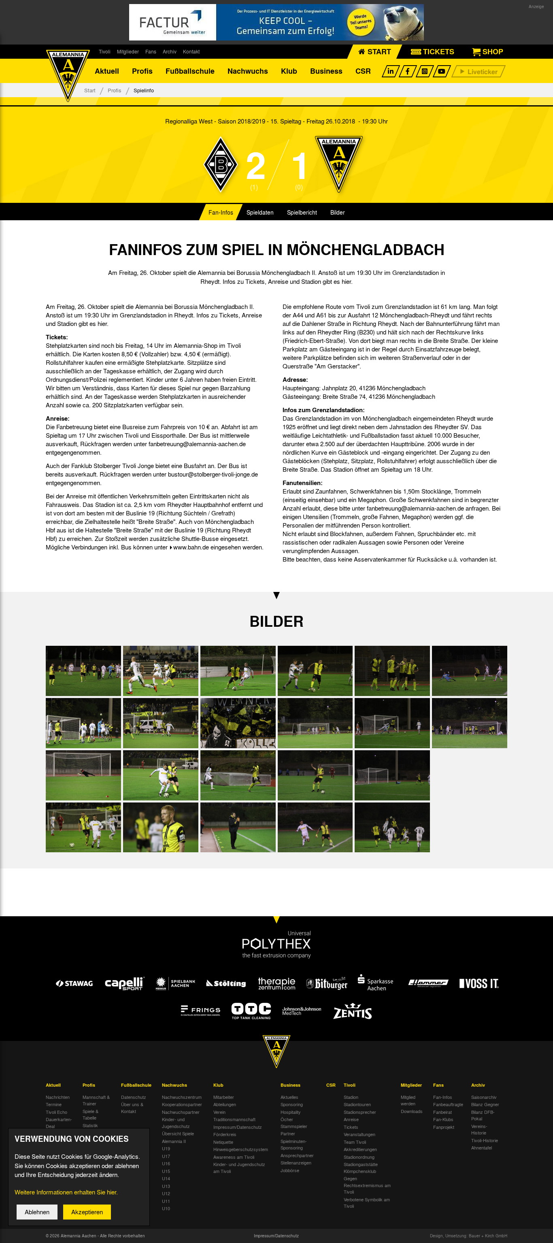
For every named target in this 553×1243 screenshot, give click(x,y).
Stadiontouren (357, 1104)
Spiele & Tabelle (90, 1114)
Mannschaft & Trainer (96, 1100)
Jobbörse (290, 1170)
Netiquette (223, 1142)
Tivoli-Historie (484, 1140)
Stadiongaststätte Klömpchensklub (361, 1167)
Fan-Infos (220, 212)
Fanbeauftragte (448, 1104)
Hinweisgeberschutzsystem (240, 1149)
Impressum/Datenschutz (237, 1127)
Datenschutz (133, 1097)
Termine (54, 1104)
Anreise (351, 1119)
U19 (166, 1148)
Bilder (337, 212)
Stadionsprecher (360, 1112)
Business (326, 71)
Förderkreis (224, 1134)
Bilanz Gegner (485, 1104)
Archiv (170, 51)
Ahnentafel (481, 1147)
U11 (166, 1201)
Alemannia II (174, 1141)
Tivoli (105, 51)
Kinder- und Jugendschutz (176, 1122)
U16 (166, 1163)
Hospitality (291, 1112)
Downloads (412, 1111)
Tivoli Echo (56, 1112)
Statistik (90, 1125)
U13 (166, 1186)
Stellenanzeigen (296, 1162)
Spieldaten (260, 212)
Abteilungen (224, 1104)
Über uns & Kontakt (132, 1107)
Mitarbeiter (223, 1097)
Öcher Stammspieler (294, 1122)
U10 (166, 1208)
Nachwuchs (248, 71)
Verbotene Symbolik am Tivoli (367, 1202)
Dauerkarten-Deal (59, 1122)
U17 (166, 1156)
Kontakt (191, 51)
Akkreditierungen (360, 1149)
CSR (363, 71)
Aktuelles (289, 1097)
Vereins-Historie (479, 1129)
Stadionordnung (359, 1157)
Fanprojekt (443, 1127)
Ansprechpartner (297, 1155)
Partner (288, 1133)
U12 (166, 1193)
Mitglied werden (408, 1100)
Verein (219, 1112)
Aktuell (107, 71)
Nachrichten (58, 1097)
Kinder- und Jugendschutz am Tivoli (239, 1167)
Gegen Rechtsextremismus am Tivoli (367, 1185)
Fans (150, 51)
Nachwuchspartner (181, 1112)
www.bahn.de (191, 547)
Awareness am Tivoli (233, 1157)
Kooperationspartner (182, 1104)
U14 (166, 1178)
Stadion (351, 1097)
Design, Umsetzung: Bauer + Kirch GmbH (468, 1236)
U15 (166, 1171)
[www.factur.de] (276, 22)
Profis (142, 71)
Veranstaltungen (359, 1134)
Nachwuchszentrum (182, 1097)
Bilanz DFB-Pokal (483, 1115)
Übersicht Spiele (178, 1133)
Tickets (351, 1127)
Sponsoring (292, 1104)
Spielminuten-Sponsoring (294, 1144)
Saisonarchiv (484, 1097)
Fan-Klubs (443, 1119)
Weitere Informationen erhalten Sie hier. (66, 1192)
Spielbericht (302, 212)
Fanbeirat (442, 1112)
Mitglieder (128, 51)
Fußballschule (190, 71)
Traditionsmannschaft (234, 1119)
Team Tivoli (355, 1142)
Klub (289, 71)
